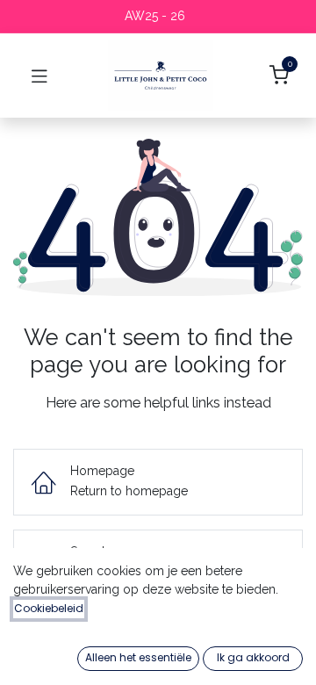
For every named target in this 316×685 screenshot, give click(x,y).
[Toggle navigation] (39, 75)
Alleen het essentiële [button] (138, 657)
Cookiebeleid (48, 608)
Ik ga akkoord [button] (253, 657)
